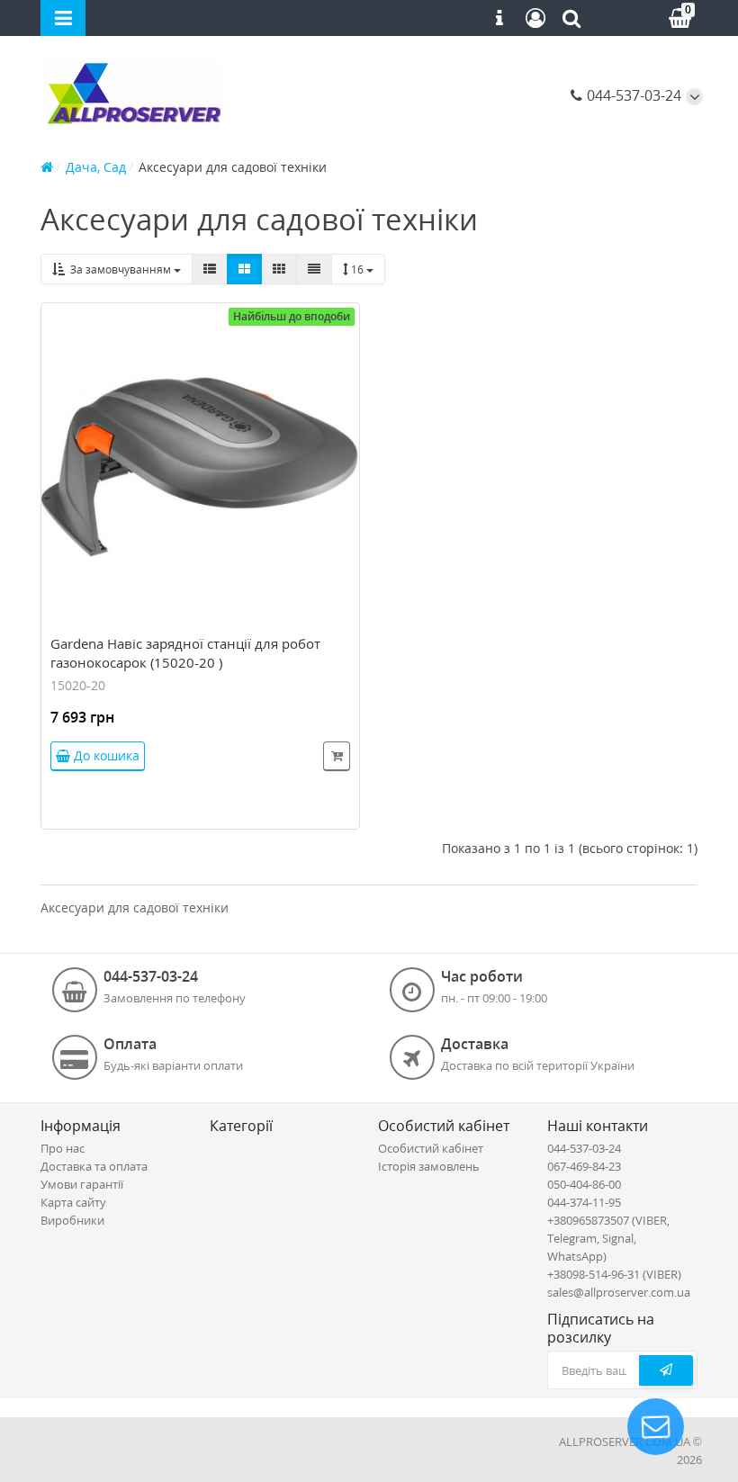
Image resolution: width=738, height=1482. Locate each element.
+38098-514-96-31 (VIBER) (614, 1274)
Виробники (72, 1220)
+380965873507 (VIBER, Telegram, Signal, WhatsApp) (608, 1238)
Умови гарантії (81, 1184)
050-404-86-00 (584, 1184)
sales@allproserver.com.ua (618, 1292)
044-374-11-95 (584, 1202)
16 (358, 269)
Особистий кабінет (430, 1148)
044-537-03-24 (632, 95)
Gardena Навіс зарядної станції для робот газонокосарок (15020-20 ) (185, 652)
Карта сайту (73, 1202)
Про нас (62, 1148)
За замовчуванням (119, 269)
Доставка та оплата (94, 1166)
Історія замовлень (429, 1166)
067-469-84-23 (584, 1166)
